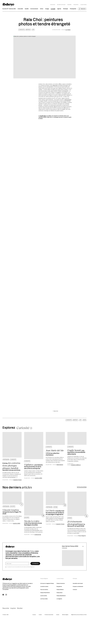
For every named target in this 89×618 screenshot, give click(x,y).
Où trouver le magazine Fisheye (47, 583)
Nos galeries (59, 586)
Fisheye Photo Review (45, 592)
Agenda (59, 8)
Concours (75, 589)
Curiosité (53, 8)
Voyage (47, 8)
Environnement (34, 8)
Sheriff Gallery (43, 115)
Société (26, 8)
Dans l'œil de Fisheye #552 (70, 546)
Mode (84, 420)
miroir (58, 92)
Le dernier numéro (44, 586)
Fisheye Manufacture (61, 595)
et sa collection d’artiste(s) (55, 452)
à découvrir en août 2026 (76, 523)
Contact (40, 614)
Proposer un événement (78, 586)
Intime (41, 8)
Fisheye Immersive (61, 583)
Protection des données (49, 614)
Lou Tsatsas (67, 29)
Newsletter (69, 4)
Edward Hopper (68, 99)
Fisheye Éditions (60, 589)
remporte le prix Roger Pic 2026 (11, 512)
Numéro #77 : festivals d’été (9, 8)
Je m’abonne (35, 563)
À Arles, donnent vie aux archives (11, 466)
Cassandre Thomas (17, 479)
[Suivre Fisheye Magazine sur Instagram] (6, 594)
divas (55, 106)
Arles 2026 (20, 8)
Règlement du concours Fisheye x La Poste (79, 614)
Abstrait (28, 29)
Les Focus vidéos (44, 598)
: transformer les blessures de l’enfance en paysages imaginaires (55, 512)
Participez (65, 8)
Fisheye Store (75, 4)
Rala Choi (55, 85)
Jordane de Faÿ (38, 534)
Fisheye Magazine (82, 535)
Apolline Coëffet (38, 478)
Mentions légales (65, 614)
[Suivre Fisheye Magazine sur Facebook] (3, 594)
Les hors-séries (43, 595)
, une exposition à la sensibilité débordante (76, 452)
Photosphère (73, 8)
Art (33, 29)
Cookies (57, 614)
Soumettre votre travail (61, 4)
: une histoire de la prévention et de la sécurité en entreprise (33, 466)
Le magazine (59, 598)
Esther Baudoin (60, 464)
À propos (34, 614)
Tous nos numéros (44, 589)
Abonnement (52, 4)
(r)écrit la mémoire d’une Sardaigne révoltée (33, 523)
